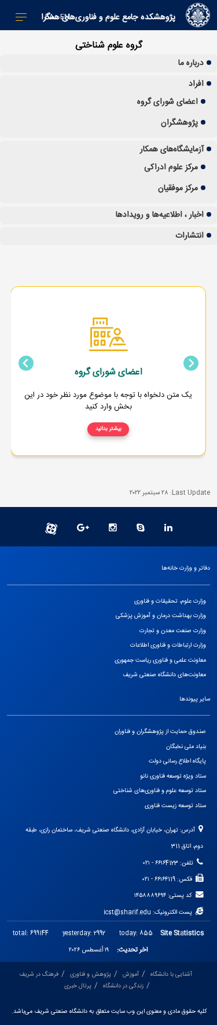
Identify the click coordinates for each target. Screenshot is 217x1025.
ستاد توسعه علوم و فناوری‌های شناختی (159, 791)
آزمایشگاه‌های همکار (172, 149)
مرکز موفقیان (178, 188)
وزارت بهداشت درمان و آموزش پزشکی (161, 616)
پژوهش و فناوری (90, 974)
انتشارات (189, 236)
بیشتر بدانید (108, 428)
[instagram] (113, 529)
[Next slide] (26, 363)
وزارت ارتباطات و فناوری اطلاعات (168, 645)
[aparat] (51, 529)
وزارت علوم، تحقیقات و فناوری (170, 601)
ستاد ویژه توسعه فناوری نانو (173, 776)
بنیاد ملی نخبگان (186, 747)
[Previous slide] (190, 363)
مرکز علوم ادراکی (171, 167)
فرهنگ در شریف (38, 974)
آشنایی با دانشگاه (171, 974)
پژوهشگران (179, 123)
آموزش (131, 974)
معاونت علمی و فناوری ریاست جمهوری (160, 660)
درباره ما (191, 63)
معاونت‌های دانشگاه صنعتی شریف (164, 675)
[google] (83, 529)
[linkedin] (168, 529)
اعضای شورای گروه (167, 102)
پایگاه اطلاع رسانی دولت (177, 761)
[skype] (141, 529)
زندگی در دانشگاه (123, 986)
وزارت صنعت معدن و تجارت (172, 631)
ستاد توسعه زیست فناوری (175, 806)
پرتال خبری (77, 986)
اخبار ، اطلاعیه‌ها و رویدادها (160, 215)
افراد (196, 84)
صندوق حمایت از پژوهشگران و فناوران (160, 731)
